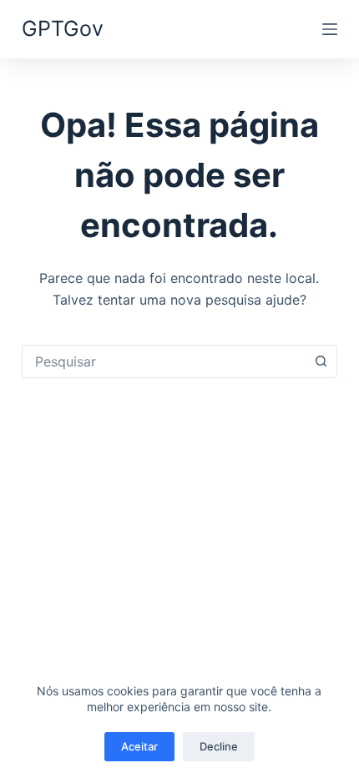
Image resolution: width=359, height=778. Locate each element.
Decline (219, 746)
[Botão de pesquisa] (320, 361)
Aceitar (139, 746)
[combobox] (164, 361)
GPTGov (63, 28)
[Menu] (329, 29)
